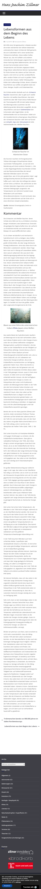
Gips (14, 122)
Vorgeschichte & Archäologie (11, 838)
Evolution (7, 24)
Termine (4, 829)
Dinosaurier (6, 788)
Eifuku (15, 328)
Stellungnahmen (7, 825)
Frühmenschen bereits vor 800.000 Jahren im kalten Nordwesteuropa (21, 720)
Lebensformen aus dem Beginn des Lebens (20, 726)
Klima (3, 804)
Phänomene (6, 821)
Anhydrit (9, 122)
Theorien (5, 833)
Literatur (5, 809)
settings (18, 882)
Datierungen (6, 784)
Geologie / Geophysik (9, 800)
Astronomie (6, 780)
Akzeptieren (7, 886)
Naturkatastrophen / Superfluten (13, 813)
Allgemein (5, 775)
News (3, 817)
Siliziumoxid (24, 122)
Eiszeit (4, 792)
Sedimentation (26, 110)
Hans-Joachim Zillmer (20, 42)
